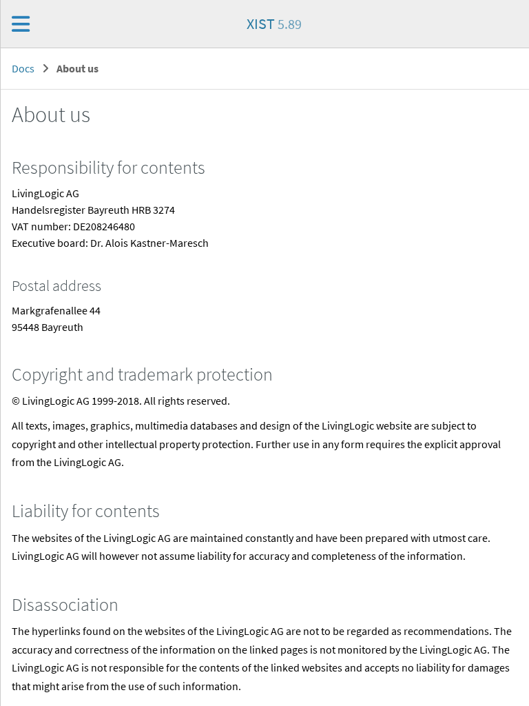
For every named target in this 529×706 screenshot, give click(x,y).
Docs (23, 68)
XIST (274, 23)
